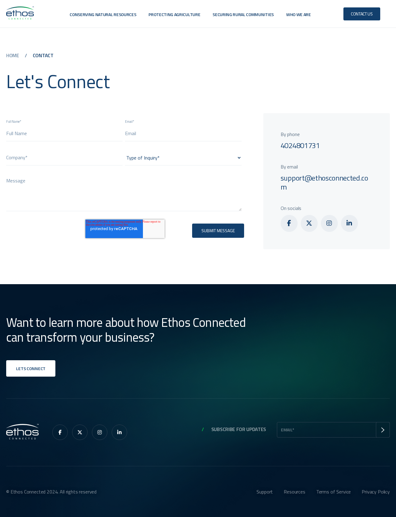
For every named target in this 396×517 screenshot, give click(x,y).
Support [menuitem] (264, 491)
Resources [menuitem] (294, 491)
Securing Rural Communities (243, 14)
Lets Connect (30, 368)
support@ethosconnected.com (324, 182)
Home (13, 55)
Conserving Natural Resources (103, 14)
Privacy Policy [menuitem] (376, 491)
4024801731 (300, 145)
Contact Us (362, 14)
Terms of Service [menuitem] (333, 491)
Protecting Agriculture (174, 14)
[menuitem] (289, 223)
